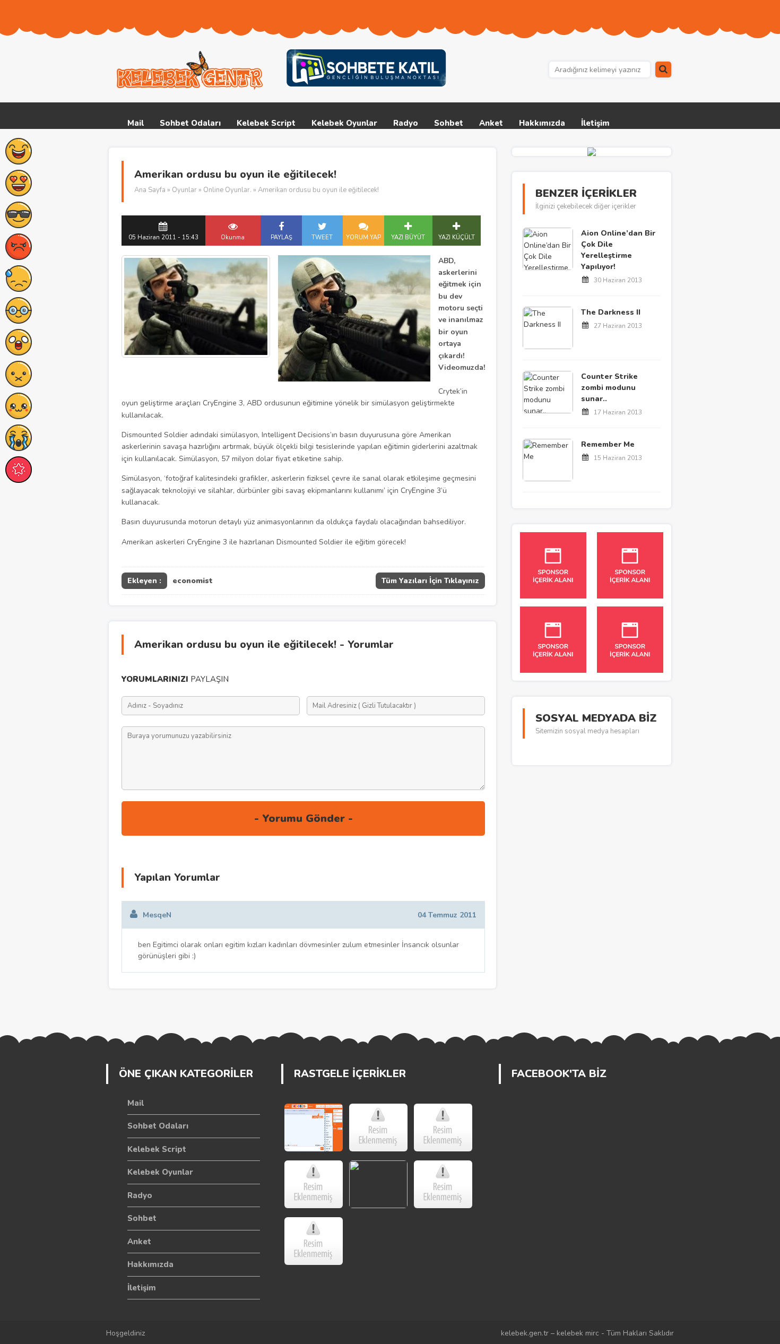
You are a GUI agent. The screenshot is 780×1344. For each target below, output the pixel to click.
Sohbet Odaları (190, 123)
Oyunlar (184, 190)
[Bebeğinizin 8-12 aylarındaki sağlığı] (313, 1241)
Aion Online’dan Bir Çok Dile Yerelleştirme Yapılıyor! (618, 250)
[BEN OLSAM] (443, 1127)
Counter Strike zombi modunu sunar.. (609, 387)
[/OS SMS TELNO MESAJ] (313, 1184)
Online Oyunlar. (227, 190)
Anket (491, 123)
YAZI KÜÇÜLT (456, 237)
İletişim (595, 123)
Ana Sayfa (150, 190)
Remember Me (608, 444)
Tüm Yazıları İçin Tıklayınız (430, 581)
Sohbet (448, 123)
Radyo (405, 123)
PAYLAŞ (281, 237)
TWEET (322, 237)
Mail (135, 123)
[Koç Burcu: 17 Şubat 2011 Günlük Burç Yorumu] (378, 1127)
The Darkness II (610, 312)
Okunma (233, 237)
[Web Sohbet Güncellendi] (313, 1127)
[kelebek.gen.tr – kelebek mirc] (191, 70)
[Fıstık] (378, 1184)
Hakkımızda (542, 123)
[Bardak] (443, 1184)
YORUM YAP (363, 237)
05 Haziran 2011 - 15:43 (163, 237)
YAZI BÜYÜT (408, 237)
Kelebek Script (266, 123)
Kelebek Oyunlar (344, 123)
